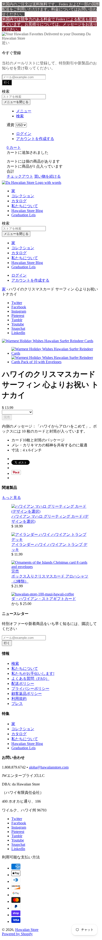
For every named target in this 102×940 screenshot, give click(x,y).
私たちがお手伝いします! (32, 673)
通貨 (10, 125)
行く (7, 82)
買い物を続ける (47, 176)
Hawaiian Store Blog (27, 211)
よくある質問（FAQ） (30, 679)
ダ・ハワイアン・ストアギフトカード (43, 599)
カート (14, 147)
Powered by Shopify (17, 934)
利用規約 (19, 699)
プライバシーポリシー (30, 689)
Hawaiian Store (26, 930)
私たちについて (24, 206)
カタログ (19, 201)
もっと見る (11, 498)
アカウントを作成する (35, 139)
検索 (15, 663)
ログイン (23, 134)
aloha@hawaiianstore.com (49, 767)
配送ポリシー (22, 684)
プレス (17, 704)
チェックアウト (20, 176)
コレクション (22, 196)
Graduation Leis (23, 215)
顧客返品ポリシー (26, 694)
